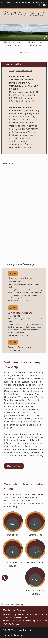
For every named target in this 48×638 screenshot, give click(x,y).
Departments (18, 615)
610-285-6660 (12, 624)
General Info (31, 615)
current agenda (21, 300)
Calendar (42, 615)
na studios (20, 635)
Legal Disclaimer (20, 618)
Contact (7, 618)
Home (8, 615)
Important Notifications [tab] (15, 64)
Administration (12, 46)
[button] (21, 53)
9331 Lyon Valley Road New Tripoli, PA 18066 (26, 621)
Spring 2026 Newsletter (20, 70)
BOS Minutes (36, 46)
